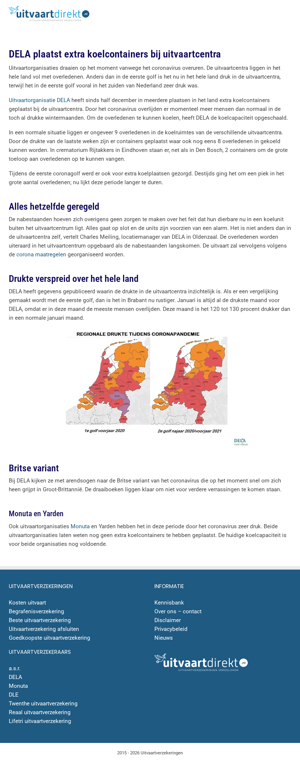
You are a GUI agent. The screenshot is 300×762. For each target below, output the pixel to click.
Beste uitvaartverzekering (40, 620)
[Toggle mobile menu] (289, 12)
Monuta (80, 526)
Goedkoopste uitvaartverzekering (49, 637)
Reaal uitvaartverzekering (40, 712)
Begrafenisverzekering (36, 611)
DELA (15, 677)
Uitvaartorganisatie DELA (39, 100)
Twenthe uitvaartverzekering (43, 703)
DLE (13, 694)
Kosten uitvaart (27, 602)
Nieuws (163, 637)
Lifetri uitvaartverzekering (40, 721)
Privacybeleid (171, 629)
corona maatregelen (41, 254)
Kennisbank (169, 602)
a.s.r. (15, 668)
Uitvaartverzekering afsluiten (44, 629)
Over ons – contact (178, 611)
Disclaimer (167, 620)
